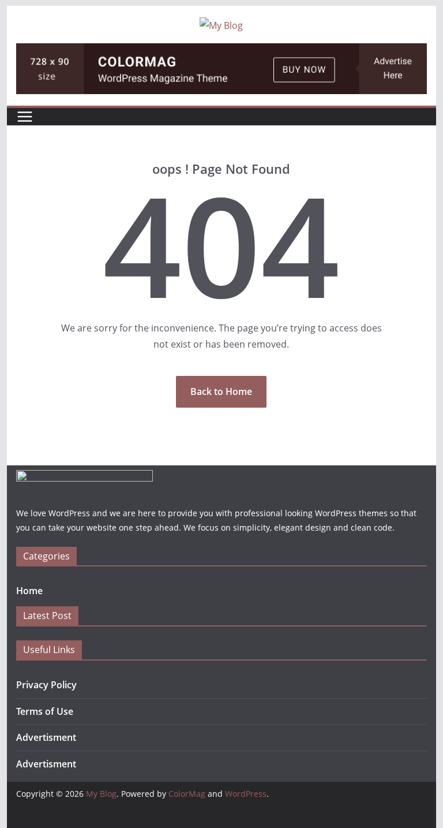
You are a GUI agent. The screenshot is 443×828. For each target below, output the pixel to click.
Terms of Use (44, 711)
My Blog (101, 793)
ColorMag (186, 793)
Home (29, 590)
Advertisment (46, 737)
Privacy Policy (46, 684)
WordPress (245, 793)
